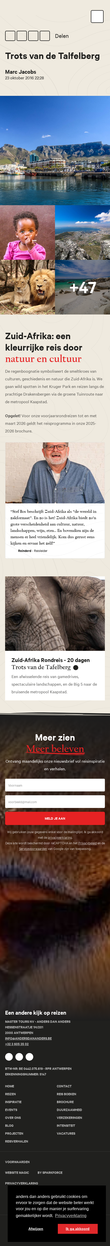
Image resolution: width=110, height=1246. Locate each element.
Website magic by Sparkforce (33, 1172)
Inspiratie (13, 1101)
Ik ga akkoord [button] (78, 1229)
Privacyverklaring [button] (70, 1215)
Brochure (65, 1101)
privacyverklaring (60, 837)
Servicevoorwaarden (33, 848)
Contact (64, 1086)
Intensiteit (66, 1125)
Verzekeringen (69, 1117)
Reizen (10, 1093)
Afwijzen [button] (35, 1229)
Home (9, 1086)
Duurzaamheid (69, 1109)
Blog (9, 1125)
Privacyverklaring (21, 1183)
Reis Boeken (66, 1093)
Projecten (14, 1133)
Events (11, 1109)
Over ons (13, 1117)
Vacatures (66, 1133)
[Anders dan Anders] (24, 1002)
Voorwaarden (17, 1161)
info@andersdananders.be (28, 1038)
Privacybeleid (87, 842)
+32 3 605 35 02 (17, 1043)
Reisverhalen (16, 1141)
